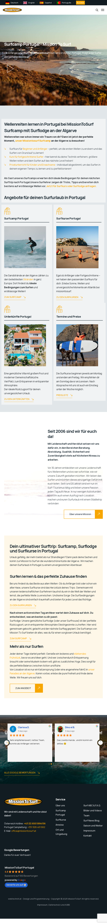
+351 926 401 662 (36, 827)
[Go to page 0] (49, 764)
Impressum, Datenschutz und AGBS (53, 904)
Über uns (60, 805)
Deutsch (14, 2)
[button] (10, 69)
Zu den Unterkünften (16, 399)
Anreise (60, 824)
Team (86, 815)
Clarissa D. (23, 727)
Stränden (28, 279)
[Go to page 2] (53, 764)
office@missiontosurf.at (23, 830)
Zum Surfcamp (12, 297)
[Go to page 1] (51, 764)
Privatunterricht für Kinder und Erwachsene (32, 164)
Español (48, 2)
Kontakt (87, 835)
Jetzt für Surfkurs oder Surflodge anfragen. (71, 186)
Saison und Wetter (93, 825)
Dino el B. (70, 727)
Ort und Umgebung (61, 832)
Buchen (80, 2)
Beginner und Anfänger (35, 148)
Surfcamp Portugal (61, 812)
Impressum (89, 830)
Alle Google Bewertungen (19, 772)
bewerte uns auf (14, 884)
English (31, 2)
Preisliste (62, 395)
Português (66, 2)
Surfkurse (61, 819)
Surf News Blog (91, 820)
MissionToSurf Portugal (19, 867)
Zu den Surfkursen (67, 297)
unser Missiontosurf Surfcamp (33, 140)
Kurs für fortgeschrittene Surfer (26, 156)
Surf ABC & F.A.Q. (92, 805)
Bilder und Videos (92, 810)
